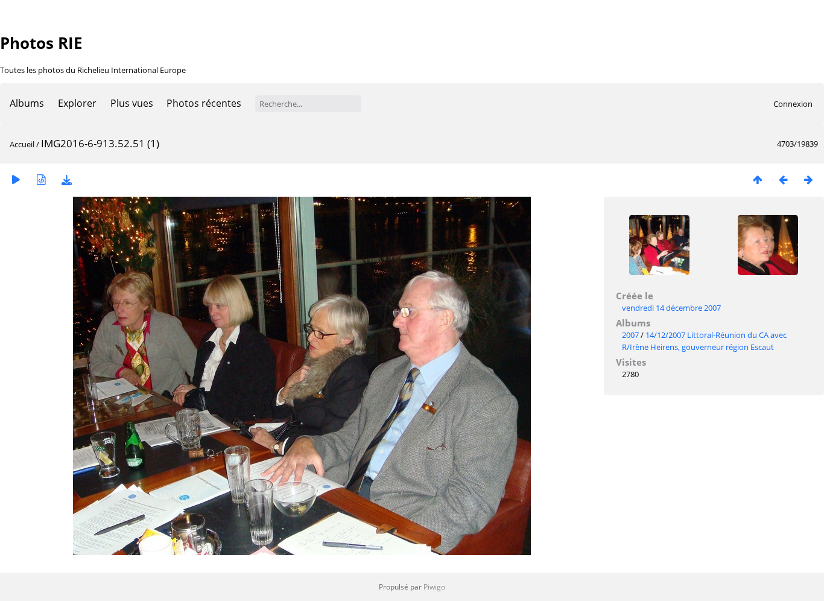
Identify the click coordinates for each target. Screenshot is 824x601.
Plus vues (131, 103)
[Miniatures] (757, 179)
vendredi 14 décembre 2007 (671, 307)
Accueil (22, 144)
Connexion (793, 103)
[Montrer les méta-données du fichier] (41, 179)
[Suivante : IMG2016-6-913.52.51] (808, 179)
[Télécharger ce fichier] (66, 179)
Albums (27, 103)
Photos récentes (203, 103)
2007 (630, 334)
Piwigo (434, 587)
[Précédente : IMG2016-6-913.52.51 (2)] (783, 179)
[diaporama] (15, 179)
